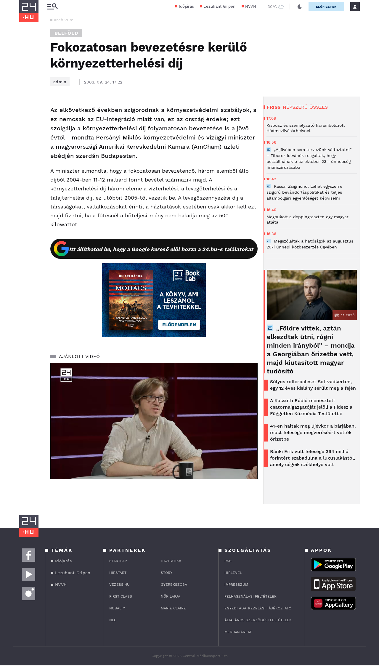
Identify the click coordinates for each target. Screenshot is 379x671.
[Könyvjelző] (25, 145)
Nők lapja (170, 596)
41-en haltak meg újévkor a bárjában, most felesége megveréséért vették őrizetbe (313, 432)
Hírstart (117, 573)
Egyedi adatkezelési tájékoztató (257, 608)
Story (166, 573)
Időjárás (186, 6)
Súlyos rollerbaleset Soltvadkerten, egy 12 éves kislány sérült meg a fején (313, 385)
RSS (228, 561)
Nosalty (117, 608)
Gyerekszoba (174, 584)
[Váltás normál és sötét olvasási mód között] (299, 6)
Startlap (118, 561)
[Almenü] (52, 6)
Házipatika (171, 561)
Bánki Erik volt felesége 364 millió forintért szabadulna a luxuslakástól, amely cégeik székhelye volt (312, 458)
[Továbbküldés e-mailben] (25, 127)
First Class (120, 596)
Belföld (66, 33)
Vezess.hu (119, 584)
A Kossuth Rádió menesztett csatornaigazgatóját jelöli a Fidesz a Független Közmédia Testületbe (311, 407)
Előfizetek (326, 6)
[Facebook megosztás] (25, 111)
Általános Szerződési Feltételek (258, 620)
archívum (63, 19)
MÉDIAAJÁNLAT (238, 632)
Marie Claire (173, 608)
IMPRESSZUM (236, 584)
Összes (318, 107)
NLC (112, 620)
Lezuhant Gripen (219, 6)
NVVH (250, 6)
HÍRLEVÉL (233, 573)
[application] (154, 421)
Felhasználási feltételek (250, 596)
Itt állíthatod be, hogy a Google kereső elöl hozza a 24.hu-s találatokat (161, 249)
